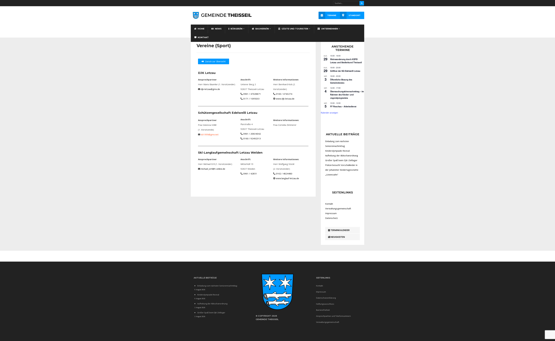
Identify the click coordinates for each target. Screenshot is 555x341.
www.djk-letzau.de (285, 98)
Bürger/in (236, 28)
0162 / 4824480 (284, 173)
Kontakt (203, 37)
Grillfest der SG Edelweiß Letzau (345, 70)
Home (200, 28)
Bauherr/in (262, 28)
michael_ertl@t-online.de (213, 168)
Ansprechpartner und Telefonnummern (333, 316)
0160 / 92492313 (252, 138)
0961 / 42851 (250, 173)
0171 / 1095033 (251, 98)
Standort (354, 15)
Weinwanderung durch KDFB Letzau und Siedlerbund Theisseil (346, 61)
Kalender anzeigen (329, 112)
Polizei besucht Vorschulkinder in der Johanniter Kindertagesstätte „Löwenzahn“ (341, 170)
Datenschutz (331, 218)
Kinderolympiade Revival (337, 150)
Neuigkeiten (337, 236)
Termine (331, 15)
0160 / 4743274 (284, 93)
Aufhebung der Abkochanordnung (341, 155)
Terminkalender (340, 230)
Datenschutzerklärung (326, 298)
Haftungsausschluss (325, 304)
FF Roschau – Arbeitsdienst (343, 106)
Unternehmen (329, 28)
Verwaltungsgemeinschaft (338, 208)
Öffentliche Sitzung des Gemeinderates (341, 81)
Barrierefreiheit (323, 310)
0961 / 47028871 (252, 93)
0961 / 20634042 (252, 133)
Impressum (331, 213)
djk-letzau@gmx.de (210, 89)
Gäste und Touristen (294, 28)
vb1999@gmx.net (210, 134)
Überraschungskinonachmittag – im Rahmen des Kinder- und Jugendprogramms (347, 94)
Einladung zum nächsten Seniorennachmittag (217, 285)
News (218, 28)
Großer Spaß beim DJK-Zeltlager (341, 160)
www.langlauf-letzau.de (287, 178)
